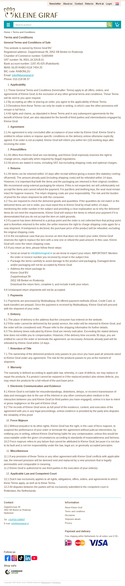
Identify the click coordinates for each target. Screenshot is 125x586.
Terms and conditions (75, 511)
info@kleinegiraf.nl (20, 523)
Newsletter (55, 3)
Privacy (68, 523)
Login (109, 3)
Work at (100, 3)
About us (67, 3)
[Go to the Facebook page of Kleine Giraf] (7, 558)
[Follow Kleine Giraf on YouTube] (34, 558)
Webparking (46, 582)
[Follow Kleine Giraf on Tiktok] (20, 558)
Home (7, 32)
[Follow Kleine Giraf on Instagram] (14, 558)
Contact (79, 3)
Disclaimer (70, 515)
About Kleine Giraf (73, 507)
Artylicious (57, 582)
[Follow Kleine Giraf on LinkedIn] (27, 558)
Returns (89, 3)
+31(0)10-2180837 (16, 519)
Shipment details (73, 519)
